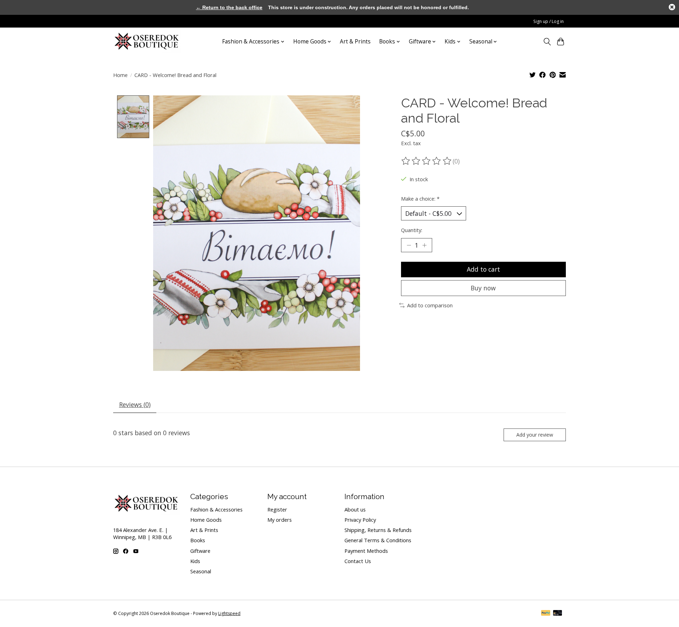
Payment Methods (366, 550)
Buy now (483, 288)
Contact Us (357, 560)
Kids (195, 560)
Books (197, 540)
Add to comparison (430, 305)
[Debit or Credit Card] (557, 613)
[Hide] (672, 7)
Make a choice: (420, 198)
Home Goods (206, 519)
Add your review (534, 434)
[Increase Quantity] (424, 245)
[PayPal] (545, 613)
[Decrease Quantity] (409, 245)
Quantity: (411, 229)
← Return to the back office (229, 7)
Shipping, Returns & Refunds (378, 529)
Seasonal (200, 571)
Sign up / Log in (548, 21)
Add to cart (483, 269)
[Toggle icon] (547, 41)
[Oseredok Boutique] (147, 41)
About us (355, 509)
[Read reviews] (427, 161)
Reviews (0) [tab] (135, 404)
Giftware (200, 550)
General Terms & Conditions (377, 540)
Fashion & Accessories (216, 509)
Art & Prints (355, 41)
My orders (279, 519)
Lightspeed (229, 613)
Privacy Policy (360, 519)
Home (120, 74)
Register (277, 509)
